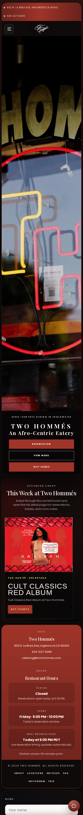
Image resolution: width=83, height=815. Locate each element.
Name (9, 799)
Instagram (36, 781)
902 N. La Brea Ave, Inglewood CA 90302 (32, 7)
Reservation (41, 444)
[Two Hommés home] (41, 29)
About (19, 773)
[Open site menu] (9, 29)
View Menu (41, 455)
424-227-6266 (16, 16)
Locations (35, 773)
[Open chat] (74, 806)
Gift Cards (41, 466)
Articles (53, 773)
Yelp (51, 781)
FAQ (66, 773)
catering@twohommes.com (41, 658)
